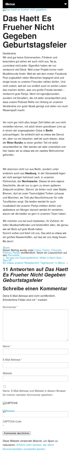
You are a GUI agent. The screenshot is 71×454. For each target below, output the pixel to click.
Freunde (56, 250)
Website (7, 373)
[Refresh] (9, 411)
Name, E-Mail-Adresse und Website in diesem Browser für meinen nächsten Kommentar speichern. (34, 393)
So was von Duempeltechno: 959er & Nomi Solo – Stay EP (33, 259)
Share (6, 247)
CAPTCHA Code (12, 421)
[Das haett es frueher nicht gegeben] (24, 9)
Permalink (13, 255)
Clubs (37, 250)
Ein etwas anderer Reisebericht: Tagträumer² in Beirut (35, 263)
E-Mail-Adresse (12, 359)
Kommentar (10, 307)
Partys (16, 252)
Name (7, 346)
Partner (7, 252)
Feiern (46, 250)
